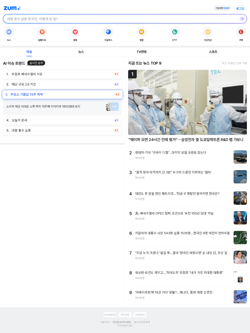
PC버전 (125, 314)
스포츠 (213, 52)
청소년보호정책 (142, 322)
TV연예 (141, 52)
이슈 (29, 52)
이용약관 (104, 322)
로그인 (240, 8)
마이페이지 (110, 314)
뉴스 (81, 52)
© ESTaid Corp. (125, 325)
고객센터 (140, 314)
